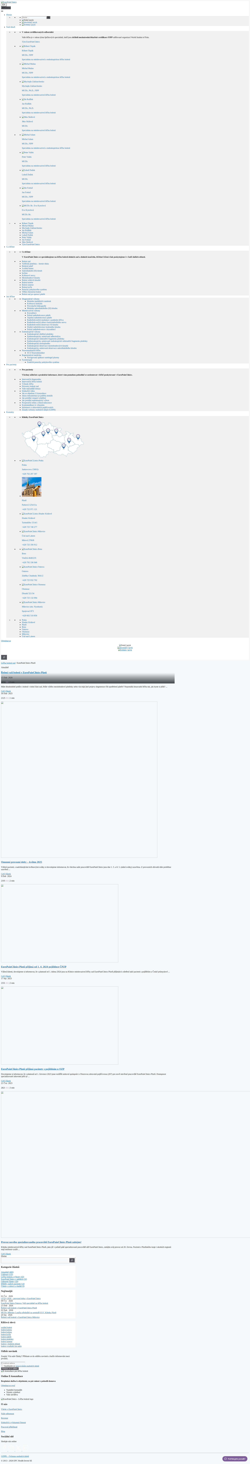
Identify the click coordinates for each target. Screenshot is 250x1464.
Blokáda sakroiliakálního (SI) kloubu (42, 308)
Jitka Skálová (27, 242)
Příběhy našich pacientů (12, 1284)
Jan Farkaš (26, 240)
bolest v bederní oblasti (10, 1344)
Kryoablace (32, 313)
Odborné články (9, 1281)
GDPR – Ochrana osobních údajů (15, 1456)
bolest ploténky (7, 1339)
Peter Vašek (27, 237)
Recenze (4, 1418)
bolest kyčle (6, 1334)
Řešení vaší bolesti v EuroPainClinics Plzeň (19, 1308)
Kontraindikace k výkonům (33, 405)
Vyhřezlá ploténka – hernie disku (35, 264)
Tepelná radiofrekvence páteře (39, 318)
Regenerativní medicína (31, 355)
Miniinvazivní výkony (31, 310)
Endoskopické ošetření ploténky (40, 334)
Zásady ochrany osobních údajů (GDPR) (39, 410)
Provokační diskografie (36, 306)
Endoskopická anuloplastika (38, 343)
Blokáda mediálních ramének (39, 301)
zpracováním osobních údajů (27, 1366)
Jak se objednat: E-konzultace (34, 393)
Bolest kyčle (27, 287)
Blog (3, 1431)
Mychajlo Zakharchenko (32, 228)
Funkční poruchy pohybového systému (43, 362)
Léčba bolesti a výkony (12, 1277)
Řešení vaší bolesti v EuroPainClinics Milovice (20, 1317)
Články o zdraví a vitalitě (12, 1286)
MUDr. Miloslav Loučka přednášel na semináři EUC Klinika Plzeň (28, 1312)
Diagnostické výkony (30, 299)
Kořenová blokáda (34, 303)
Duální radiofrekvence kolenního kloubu (43, 327)
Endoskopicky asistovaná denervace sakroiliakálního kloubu (52, 348)
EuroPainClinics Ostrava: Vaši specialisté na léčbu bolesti (24, 1303)
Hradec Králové (28, 622)
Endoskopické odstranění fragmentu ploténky (45, 339)
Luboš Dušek (27, 235)
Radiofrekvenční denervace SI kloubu (42, 325)
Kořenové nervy (28, 275)
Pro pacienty (11, 364)
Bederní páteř (27, 266)
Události (7, 1274)
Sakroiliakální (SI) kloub (32, 271)
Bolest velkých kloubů (31, 280)
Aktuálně (7, 1272)
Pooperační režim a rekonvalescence (37, 403)
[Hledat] (72, 1260)
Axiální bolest (27, 268)
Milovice (25, 634)
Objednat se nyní (8, 1385)
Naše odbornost (7, 1414)
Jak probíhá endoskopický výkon (35, 400)
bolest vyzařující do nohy (11, 1346)
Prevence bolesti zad (30, 386)
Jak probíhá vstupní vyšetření (34, 398)
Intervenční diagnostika (31, 379)
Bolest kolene (27, 282)
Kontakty (10, 412)
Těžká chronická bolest (31, 292)
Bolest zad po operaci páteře (33, 294)
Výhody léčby (28, 384)
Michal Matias (28, 226)
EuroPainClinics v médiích (14, 1279)
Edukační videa (28, 391)
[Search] (48, 17)
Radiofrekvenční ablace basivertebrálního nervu (46, 322)
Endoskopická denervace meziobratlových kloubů (47, 346)
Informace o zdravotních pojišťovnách (37, 407)
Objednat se (6, 641)
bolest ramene (6, 1341)
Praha (24, 620)
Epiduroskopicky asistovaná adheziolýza (43, 336)
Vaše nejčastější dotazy (31, 389)
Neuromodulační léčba (31, 350)
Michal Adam (27, 233)
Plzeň (24, 625)
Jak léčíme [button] (10, 296)
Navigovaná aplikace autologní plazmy (43, 357)
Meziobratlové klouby (31, 278)
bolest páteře (6, 1337)
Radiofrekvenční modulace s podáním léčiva (45, 320)
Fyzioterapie (27, 360)
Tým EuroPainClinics (31, 42)
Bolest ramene (28, 285)
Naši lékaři (10, 27)
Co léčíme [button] (10, 247)
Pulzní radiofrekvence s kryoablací (41, 329)
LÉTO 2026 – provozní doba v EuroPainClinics (21, 1298)
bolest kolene (6, 1332)
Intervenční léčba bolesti (32, 381)
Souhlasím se (21, 1366)
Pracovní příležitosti (9, 1427)
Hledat (9, 15)
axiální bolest (6, 1327)
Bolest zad (26, 261)
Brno (24, 627)
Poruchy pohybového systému (34, 289)
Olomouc (26, 632)
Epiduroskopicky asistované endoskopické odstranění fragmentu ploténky (57, 341)
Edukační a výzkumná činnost (13, 1422)
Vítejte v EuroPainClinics (11, 1409)
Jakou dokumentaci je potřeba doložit (37, 396)
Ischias (24, 273)
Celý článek (6, 691)
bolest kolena (6, 1330)
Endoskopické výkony (31, 332)
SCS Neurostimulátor (36, 353)
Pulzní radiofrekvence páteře (39, 315)
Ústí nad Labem (28, 636)
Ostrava (25, 629)
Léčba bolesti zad (8, 663)
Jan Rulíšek (26, 230)
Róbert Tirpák (27, 223)
